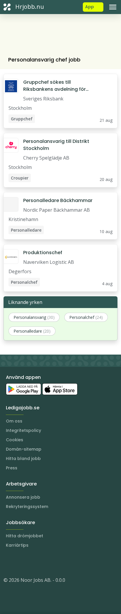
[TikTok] (43, 562)
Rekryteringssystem (27, 506)
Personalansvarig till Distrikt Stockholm (56, 145)
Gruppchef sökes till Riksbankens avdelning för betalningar (54, 86)
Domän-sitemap (23, 449)
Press (11, 468)
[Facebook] (31, 562)
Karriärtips (17, 545)
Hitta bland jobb (23, 458)
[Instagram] (8, 562)
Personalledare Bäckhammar (58, 200)
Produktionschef (42, 252)
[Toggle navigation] (112, 7)
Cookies (14, 440)
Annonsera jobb (23, 497)
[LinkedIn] (20, 562)
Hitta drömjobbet (24, 536)
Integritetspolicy (23, 430)
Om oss (14, 421)
